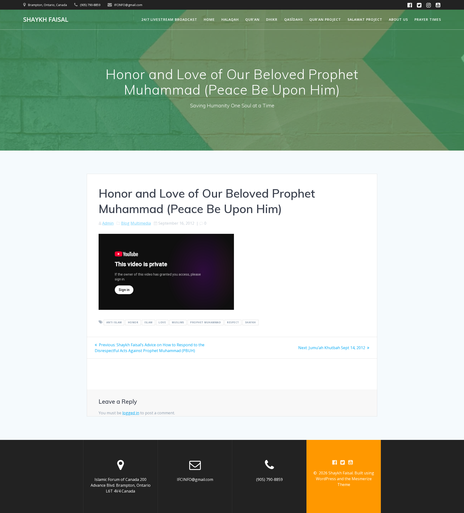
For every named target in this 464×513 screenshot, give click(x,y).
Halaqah (230, 19)
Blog (125, 223)
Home (209, 19)
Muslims (178, 322)
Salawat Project (365, 19)
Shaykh (250, 322)
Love (162, 322)
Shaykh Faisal (45, 19)
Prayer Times (427, 19)
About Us (398, 19)
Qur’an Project (325, 19)
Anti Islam (114, 322)
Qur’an (252, 19)
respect (233, 322)
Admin (108, 223)
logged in (130, 413)
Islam (148, 322)
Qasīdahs (293, 19)
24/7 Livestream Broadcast (169, 19)
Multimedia (140, 223)
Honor (133, 322)
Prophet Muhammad (205, 322)
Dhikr (271, 19)
